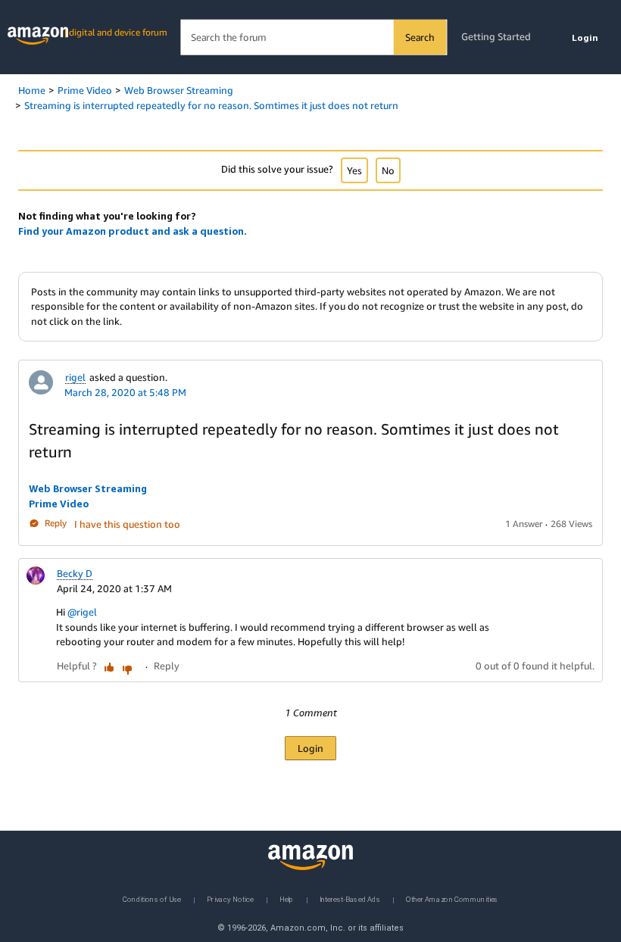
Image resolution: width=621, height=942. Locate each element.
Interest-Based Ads (350, 898)
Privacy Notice (230, 898)
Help (286, 898)
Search (420, 37)
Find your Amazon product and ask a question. (132, 231)
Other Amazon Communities (452, 898)
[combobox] (313, 37)
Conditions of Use (152, 898)
